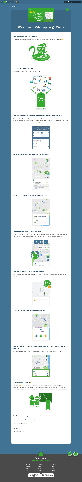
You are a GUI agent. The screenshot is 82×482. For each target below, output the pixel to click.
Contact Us (54, 464)
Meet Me (28, 466)
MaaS (39, 466)
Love (27, 470)
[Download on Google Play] (68, 2)
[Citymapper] (41, 454)
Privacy (53, 470)
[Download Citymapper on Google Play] (47, 475)
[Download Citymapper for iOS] (70, 454)
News (13, 6)
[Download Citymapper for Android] (76, 454)
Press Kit (40, 470)
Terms (53, 468)
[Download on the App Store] (65, 2)
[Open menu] (2, 2)
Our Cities (28, 464)
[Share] (67, 9)
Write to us (25, 423)
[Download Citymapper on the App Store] (34, 475)
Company (40, 464)
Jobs (53, 466)
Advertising (40, 468)
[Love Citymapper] (17, 2)
